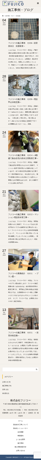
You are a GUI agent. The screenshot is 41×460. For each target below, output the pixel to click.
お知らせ (5, 382)
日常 (3, 389)
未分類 (4, 393)
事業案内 (20, 436)
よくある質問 (20, 439)
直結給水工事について (20, 424)
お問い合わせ (20, 450)
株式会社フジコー (20, 400)
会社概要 (20, 432)
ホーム (20, 421)
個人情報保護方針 (20, 447)
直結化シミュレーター (20, 428)
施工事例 (5, 386)
